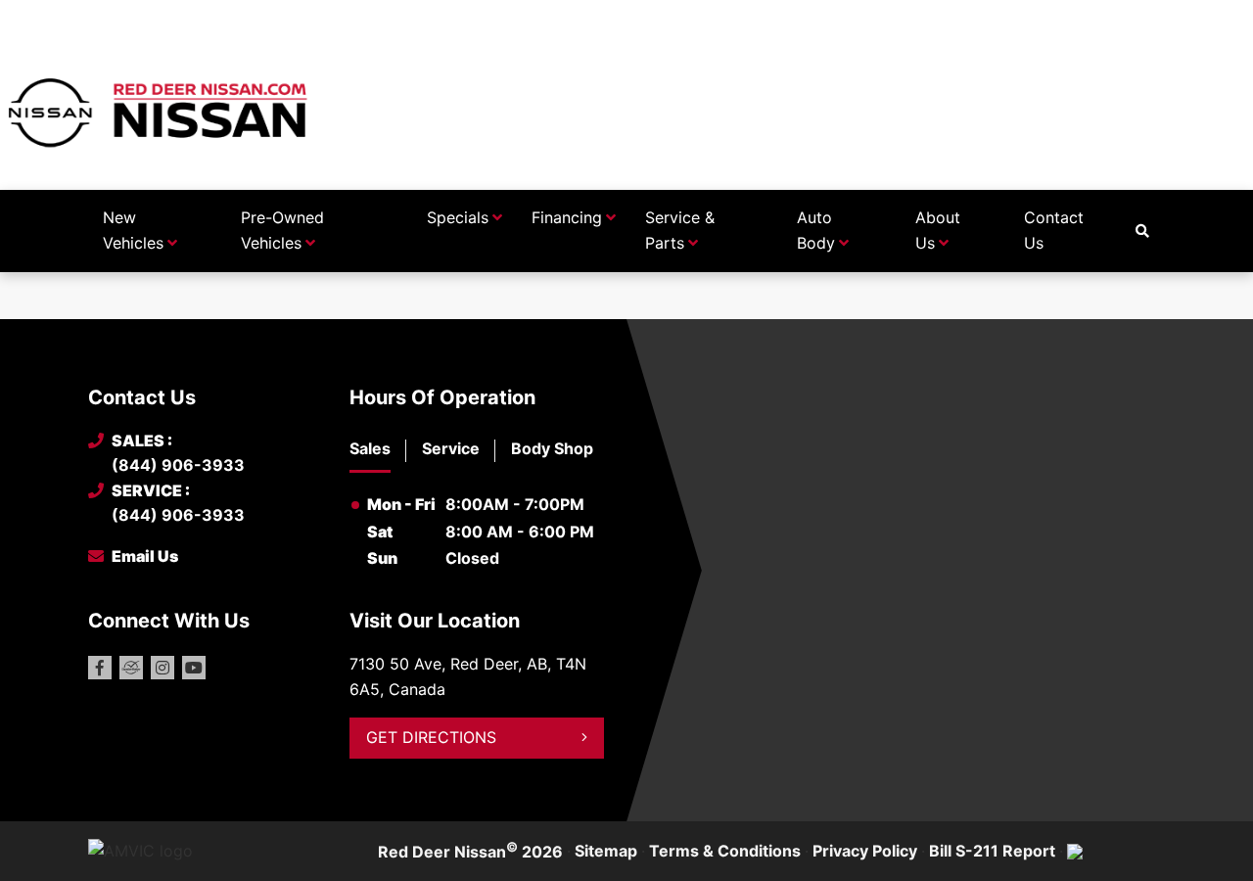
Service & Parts (680, 230)
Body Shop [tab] (552, 448)
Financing (567, 217)
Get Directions (431, 737)
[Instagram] (162, 667)
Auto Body (816, 230)
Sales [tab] (370, 448)
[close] (1145, 16)
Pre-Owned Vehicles (282, 230)
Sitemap (606, 850)
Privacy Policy (864, 850)
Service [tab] (451, 448)
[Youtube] (194, 667)
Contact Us (1054, 230)
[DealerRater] (131, 667)
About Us (937, 230)
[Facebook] (100, 667)
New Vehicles (133, 230)
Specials (457, 217)
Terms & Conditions (725, 850)
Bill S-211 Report (992, 850)
